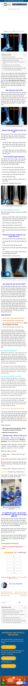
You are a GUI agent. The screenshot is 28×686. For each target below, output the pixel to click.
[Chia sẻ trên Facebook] (14, 560)
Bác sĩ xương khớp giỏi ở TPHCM (16, 441)
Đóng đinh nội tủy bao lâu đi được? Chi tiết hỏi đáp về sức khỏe (7, 593)
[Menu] (2, 4)
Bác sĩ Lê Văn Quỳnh (19, 31)
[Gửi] (19, 602)
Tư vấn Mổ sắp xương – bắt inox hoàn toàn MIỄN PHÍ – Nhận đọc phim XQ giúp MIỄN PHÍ (14, 69)
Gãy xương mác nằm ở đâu (9, 57)
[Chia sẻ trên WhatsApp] (13, 557)
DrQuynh (24, 418)
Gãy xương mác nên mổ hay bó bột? (11, 65)
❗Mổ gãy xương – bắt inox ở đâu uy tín (12, 66)
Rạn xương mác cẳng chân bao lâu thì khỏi (13, 408)
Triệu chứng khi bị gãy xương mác (11, 60)
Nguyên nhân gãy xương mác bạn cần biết (13, 58)
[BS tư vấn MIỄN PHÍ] (3, 683)
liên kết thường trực (15, 578)
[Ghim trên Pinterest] (14, 569)
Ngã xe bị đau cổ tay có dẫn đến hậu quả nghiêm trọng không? (20, 593)
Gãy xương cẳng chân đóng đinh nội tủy (12, 322)
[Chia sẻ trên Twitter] (14, 563)
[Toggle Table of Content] (24, 55)
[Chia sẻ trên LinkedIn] (14, 572)
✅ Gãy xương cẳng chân (14, 9)
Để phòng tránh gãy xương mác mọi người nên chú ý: (14, 62)
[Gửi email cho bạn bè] (14, 566)
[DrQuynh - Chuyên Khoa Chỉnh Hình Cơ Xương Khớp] (7, 4)
